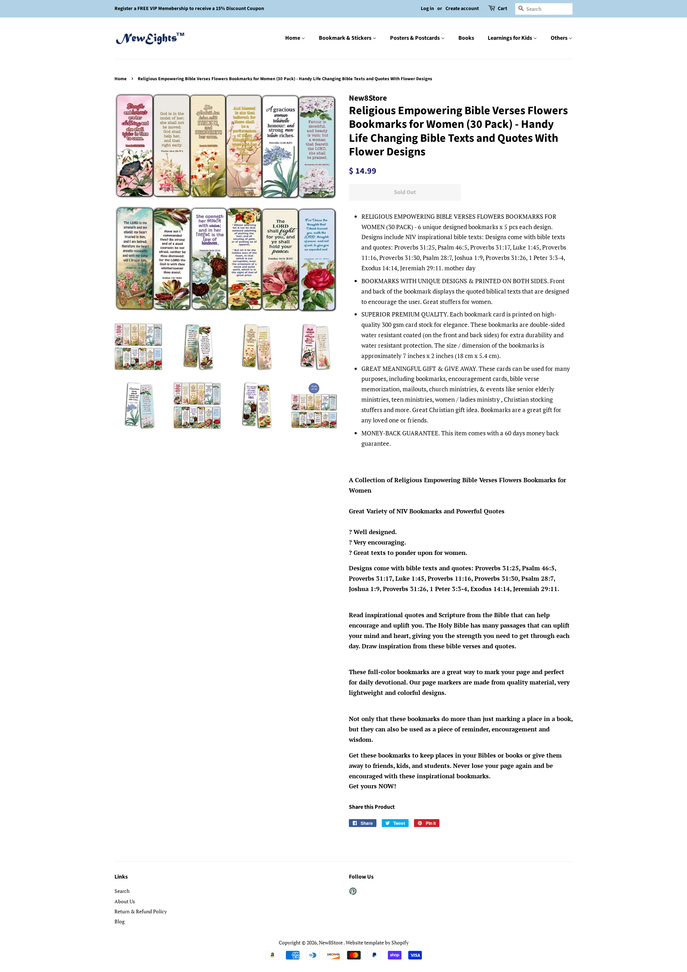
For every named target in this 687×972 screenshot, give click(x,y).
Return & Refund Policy (140, 911)
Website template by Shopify (377, 942)
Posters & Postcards (415, 38)
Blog (119, 921)
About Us (124, 901)
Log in (427, 8)
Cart (502, 8)
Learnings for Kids (510, 38)
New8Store (331, 942)
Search (122, 891)
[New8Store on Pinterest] (353, 892)
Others (560, 38)
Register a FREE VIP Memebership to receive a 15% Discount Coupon (189, 8)
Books (466, 38)
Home (293, 38)
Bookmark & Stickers (345, 38)
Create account (462, 8)
